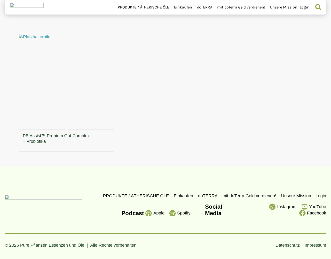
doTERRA (204, 7)
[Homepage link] (27, 7)
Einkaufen (183, 7)
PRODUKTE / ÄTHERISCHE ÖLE (143, 7)
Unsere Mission (283, 7)
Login (304, 7)
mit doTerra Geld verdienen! (241, 7)
